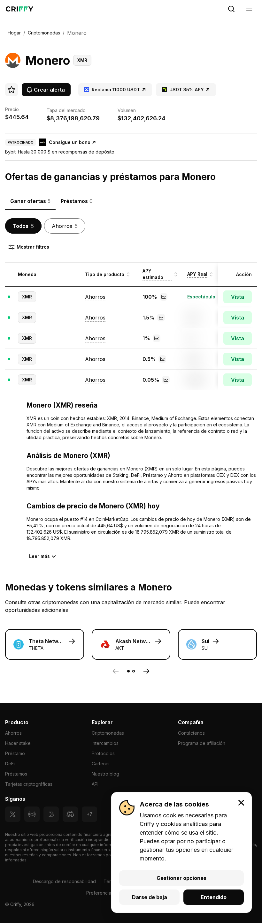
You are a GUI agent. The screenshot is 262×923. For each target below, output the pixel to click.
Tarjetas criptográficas (28, 784)
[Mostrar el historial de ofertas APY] (163, 297)
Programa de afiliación (201, 743)
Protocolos (103, 753)
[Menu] (249, 9)
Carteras (101, 763)
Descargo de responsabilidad (64, 881)
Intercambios (105, 743)
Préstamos (16, 774)
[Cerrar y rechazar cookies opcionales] (241, 803)
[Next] (146, 671)
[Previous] (115, 671)
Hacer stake (18, 743)
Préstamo (15, 753)
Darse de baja (149, 897)
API (95, 784)
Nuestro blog (105, 774)
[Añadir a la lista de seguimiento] (11, 89)
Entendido (214, 897)
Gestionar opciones (181, 878)
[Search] (231, 9)
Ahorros (13, 733)
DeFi (10, 763)
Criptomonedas (108, 733)
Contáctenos (191, 733)
